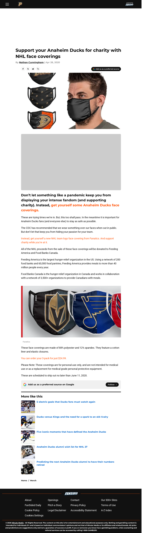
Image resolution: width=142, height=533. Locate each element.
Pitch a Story (55, 505)
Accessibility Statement (84, 510)
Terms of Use (108, 505)
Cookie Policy (32, 510)
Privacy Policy (78, 505)
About (28, 500)
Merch (33, 480)
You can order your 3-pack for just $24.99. (44, 358)
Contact (75, 500)
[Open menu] (7, 4)
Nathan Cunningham (31, 62)
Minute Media (18, 523)
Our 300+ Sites (109, 500)
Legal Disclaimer (57, 510)
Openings (53, 500)
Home (24, 480)
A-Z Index (106, 510)
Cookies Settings (34, 515)
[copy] (38, 69)
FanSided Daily (33, 505)
